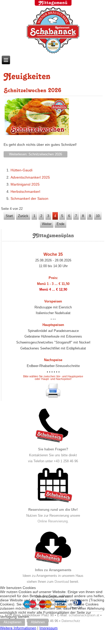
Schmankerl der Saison (29, 198)
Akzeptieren (12, 622)
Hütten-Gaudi (21, 170)
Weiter (46, 224)
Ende (60, 224)
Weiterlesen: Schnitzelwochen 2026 (35, 154)
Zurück (23, 216)
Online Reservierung (53, 521)
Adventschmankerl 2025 (30, 177)
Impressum (48, 628)
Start (9, 216)
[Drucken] (53, 390)
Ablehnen (38, 622)
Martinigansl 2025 (25, 184)
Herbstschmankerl (25, 191)
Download (62, 582)
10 (98, 216)
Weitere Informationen (18, 628)
